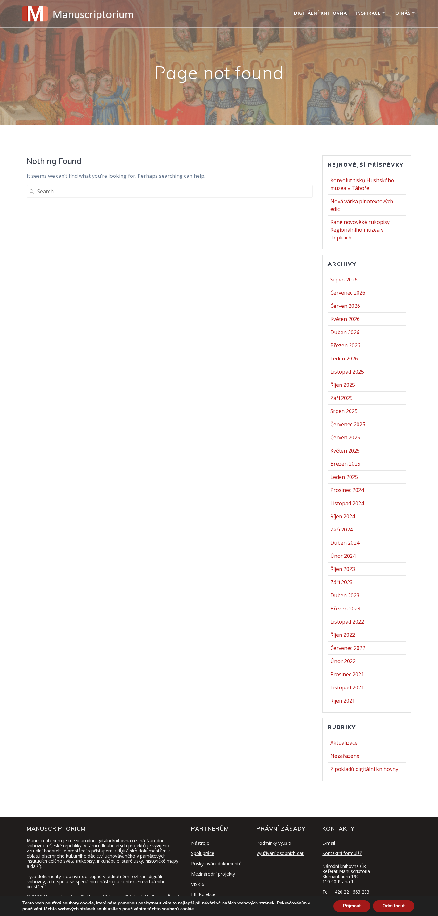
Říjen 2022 (342, 634)
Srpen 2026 (344, 279)
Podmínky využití (274, 843)
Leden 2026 (344, 358)
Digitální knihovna (320, 13)
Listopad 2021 (347, 687)
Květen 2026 (345, 319)
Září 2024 (341, 529)
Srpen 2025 (344, 411)
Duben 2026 (344, 332)
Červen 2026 (345, 305)
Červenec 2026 (347, 292)
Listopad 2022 (347, 621)
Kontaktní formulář (342, 853)
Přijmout (352, 906)
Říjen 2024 (342, 516)
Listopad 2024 (347, 503)
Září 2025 (341, 398)
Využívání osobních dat (280, 853)
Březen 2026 (345, 345)
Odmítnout (394, 906)
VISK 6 (197, 884)
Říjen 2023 (342, 569)
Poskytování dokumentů (216, 863)
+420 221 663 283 (350, 892)
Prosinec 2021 (347, 674)
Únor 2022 (343, 661)
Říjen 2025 (342, 384)
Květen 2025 (345, 450)
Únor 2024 (343, 555)
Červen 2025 (345, 437)
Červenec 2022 (347, 648)
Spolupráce (202, 853)
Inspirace (368, 13)
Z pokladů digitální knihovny (364, 769)
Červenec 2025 (347, 424)
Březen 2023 (345, 608)
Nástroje (200, 843)
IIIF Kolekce (203, 894)
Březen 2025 (345, 463)
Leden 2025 (344, 476)
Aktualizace (344, 742)
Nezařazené (344, 755)
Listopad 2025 (347, 371)
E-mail (328, 843)
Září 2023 (341, 582)
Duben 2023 (344, 595)
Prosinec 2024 (347, 490)
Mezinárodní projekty (213, 874)
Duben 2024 (344, 542)
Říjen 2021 (342, 700)
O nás (403, 13)
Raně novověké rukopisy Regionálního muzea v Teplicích (360, 230)
